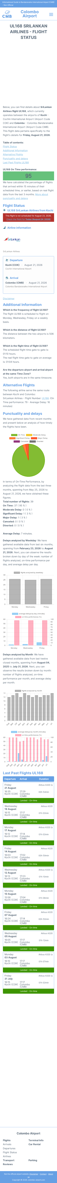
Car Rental (34, 1144)
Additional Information (15, 150)
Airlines (7, 1156)
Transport (8, 1160)
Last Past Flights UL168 (16, 162)
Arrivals (7, 1144)
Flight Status (10, 146)
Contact (43, 1174)
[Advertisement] (28, 73)
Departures (9, 1148)
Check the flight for (28, 219)
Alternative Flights (13, 154)
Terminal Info (36, 1140)
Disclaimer (34, 1174)
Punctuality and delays (15, 158)
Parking (32, 1160)
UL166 (45, 398)
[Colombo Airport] (7, 14)
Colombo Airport (30, 14)
